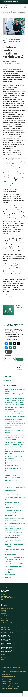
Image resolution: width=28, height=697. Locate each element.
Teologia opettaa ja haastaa (12, 513)
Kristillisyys (7, 380)
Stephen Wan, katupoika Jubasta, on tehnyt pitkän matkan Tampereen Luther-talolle (14, 559)
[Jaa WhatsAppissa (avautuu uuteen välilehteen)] (10, 343)
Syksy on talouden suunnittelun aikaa (15, 416)
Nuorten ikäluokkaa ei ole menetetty (15, 487)
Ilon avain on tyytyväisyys (12, 502)
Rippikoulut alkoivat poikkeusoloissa (15, 523)
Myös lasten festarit (10, 552)
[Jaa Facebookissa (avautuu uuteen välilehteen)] (6, 343)
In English (3, 624)
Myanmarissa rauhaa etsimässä (13, 505)
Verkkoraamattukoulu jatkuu (13, 468)
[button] (25, 7)
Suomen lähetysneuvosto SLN (9, 685)
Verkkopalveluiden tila (7, 622)
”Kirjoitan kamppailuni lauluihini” (14, 564)
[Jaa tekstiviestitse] (14, 347)
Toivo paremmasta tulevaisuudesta (14, 549)
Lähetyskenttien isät (10, 554)
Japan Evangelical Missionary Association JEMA (14, 671)
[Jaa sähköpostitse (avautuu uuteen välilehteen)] (10, 347)
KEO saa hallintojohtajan (11, 465)
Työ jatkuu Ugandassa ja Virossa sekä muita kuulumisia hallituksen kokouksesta (15, 426)
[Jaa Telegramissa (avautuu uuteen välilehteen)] (6, 347)
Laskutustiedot (5, 654)
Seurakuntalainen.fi (7, 681)
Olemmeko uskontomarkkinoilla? (14, 510)
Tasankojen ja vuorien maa (12, 521)
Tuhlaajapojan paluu (10, 572)
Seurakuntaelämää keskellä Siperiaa (14, 518)
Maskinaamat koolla (10, 515)
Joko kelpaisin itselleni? (11, 480)
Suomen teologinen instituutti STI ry (11, 686)
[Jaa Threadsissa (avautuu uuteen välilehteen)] (18, 343)
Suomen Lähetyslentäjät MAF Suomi (11, 683)
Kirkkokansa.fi (5, 673)
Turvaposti (4, 618)
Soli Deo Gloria (9, 507)
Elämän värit (8, 577)
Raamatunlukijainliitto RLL (9, 680)
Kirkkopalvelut (6, 674)
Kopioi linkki (8, 356)
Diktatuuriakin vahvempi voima (13, 566)
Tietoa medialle (5, 656)
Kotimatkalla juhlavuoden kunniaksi (15, 435)
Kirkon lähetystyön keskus (8, 676)
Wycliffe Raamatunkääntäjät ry (10, 688)
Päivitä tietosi (4, 612)
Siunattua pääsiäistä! (10, 490)
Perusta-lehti (5, 678)
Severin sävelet (9, 569)
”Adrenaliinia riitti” (10, 574)
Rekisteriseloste (5, 620)
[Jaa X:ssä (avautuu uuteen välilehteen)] (14, 343)
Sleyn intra (4, 617)
